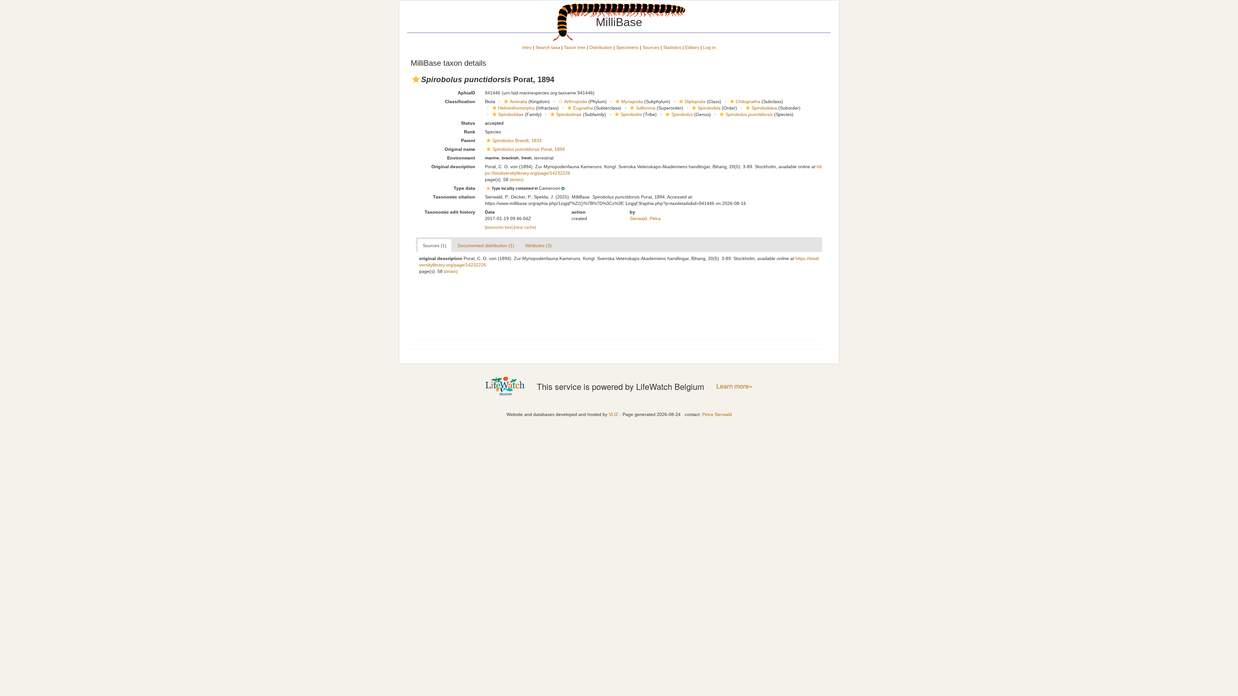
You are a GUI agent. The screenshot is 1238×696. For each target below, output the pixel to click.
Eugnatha (583, 108)
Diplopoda (695, 101)
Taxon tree (574, 47)
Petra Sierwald (717, 414)
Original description (453, 166)
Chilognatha (748, 101)
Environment (461, 157)
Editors (692, 47)
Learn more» (734, 386)
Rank (469, 131)
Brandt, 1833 (517, 140)
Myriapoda (632, 101)
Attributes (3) (538, 245)
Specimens (627, 47)
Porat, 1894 (528, 149)
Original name (460, 149)
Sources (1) (435, 245)
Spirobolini (631, 114)
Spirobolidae (511, 114)
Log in (709, 47)
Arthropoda (575, 101)
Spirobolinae (569, 114)
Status (468, 123)
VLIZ (613, 414)
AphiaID (466, 92)
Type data (464, 188)
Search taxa (547, 47)
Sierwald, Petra (645, 218)
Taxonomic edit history (450, 212)
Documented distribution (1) (485, 245)
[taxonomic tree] (499, 227)
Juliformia (645, 108)
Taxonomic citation (454, 196)
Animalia (518, 101)
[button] (416, 79)
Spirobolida (709, 108)
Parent (468, 140)
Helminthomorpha (516, 108)
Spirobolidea (764, 108)
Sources (651, 47)
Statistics (672, 47)
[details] (516, 180)
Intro (527, 47)
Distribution (600, 47)
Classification (460, 101)
